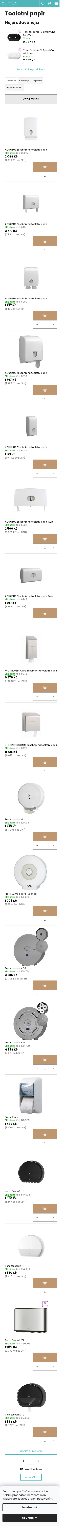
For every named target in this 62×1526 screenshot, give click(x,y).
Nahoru (32, 1477)
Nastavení (29, 1507)
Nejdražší (37, 80)
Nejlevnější (24, 80)
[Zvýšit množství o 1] (53, 176)
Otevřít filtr (31, 99)
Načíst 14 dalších (31, 1451)
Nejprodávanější (14, 87)
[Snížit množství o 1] (37, 176)
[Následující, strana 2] (31, 1461)
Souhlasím (29, 1518)
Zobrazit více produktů (30, 69)
